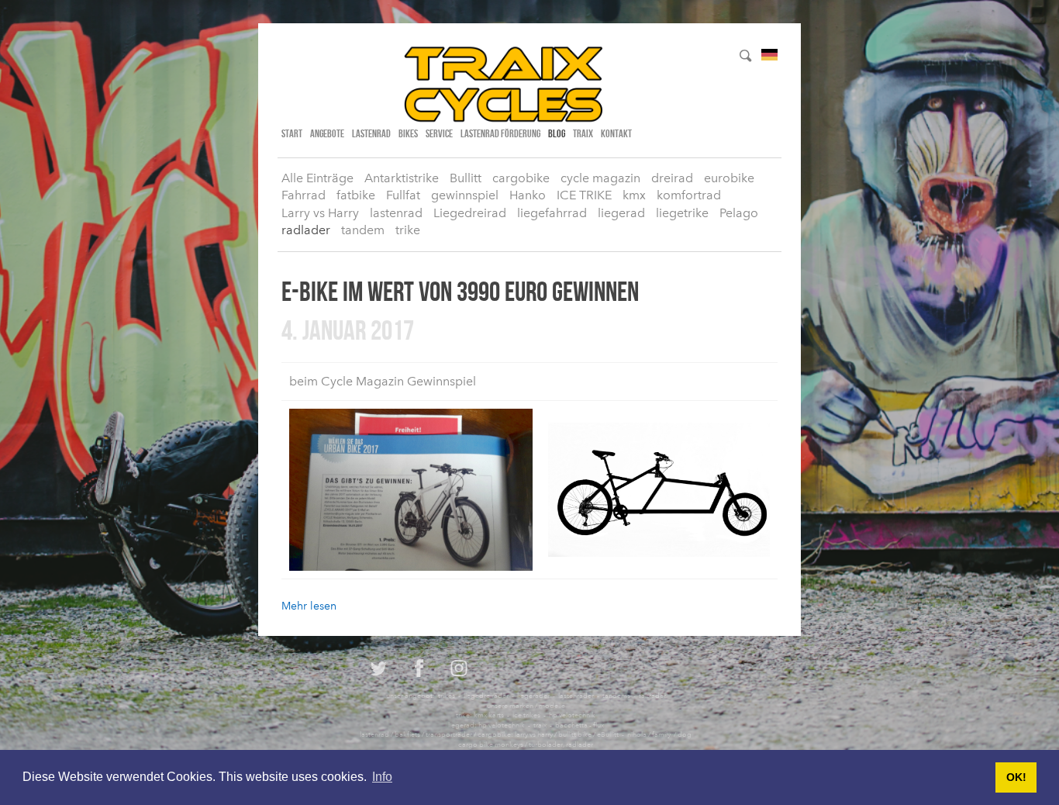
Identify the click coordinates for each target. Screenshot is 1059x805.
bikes (408, 133)
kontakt (616, 133)
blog (556, 133)
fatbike (355, 195)
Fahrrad (303, 195)
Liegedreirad (469, 213)
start (291, 133)
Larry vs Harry (320, 213)
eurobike (729, 178)
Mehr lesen (308, 606)
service (439, 133)
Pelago (738, 213)
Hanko (527, 195)
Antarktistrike (401, 178)
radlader (305, 230)
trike (407, 230)
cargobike (521, 178)
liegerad (621, 213)
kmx (634, 195)
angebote (327, 133)
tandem (363, 230)
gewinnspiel (464, 195)
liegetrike (682, 213)
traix (583, 133)
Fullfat (403, 195)
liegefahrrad (552, 213)
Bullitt (465, 178)
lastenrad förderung (500, 133)
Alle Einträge (317, 178)
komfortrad (689, 195)
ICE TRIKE (584, 195)
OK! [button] (1016, 777)
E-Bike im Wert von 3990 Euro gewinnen (460, 291)
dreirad (672, 178)
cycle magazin (600, 178)
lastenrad (371, 133)
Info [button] (382, 776)
